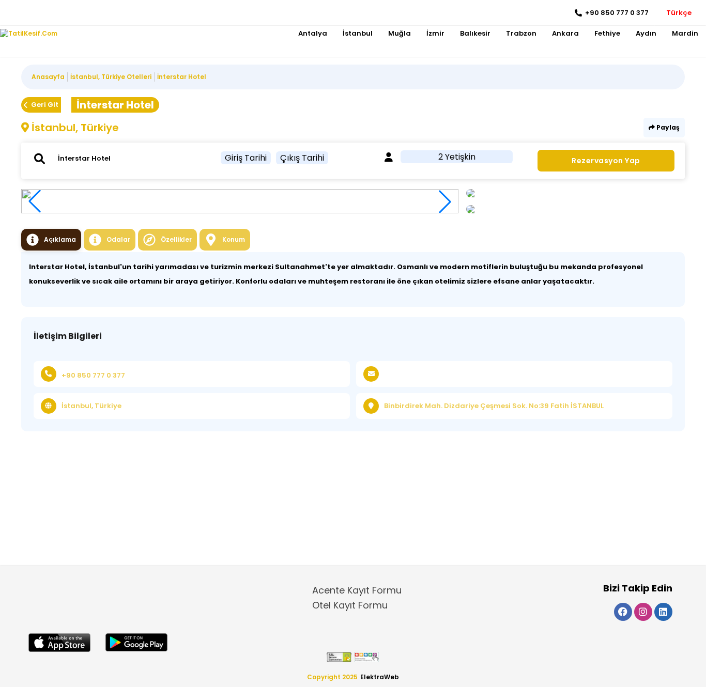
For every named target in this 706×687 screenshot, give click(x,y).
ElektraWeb (379, 677)
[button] (445, 201)
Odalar (118, 239)
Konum (233, 239)
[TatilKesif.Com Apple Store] (59, 642)
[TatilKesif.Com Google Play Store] (136, 642)
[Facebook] (8, 13)
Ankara (565, 33)
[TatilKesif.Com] (28, 33)
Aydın (646, 33)
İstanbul (358, 33)
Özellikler (176, 239)
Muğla (399, 33)
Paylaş (667, 127)
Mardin (685, 33)
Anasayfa (48, 76)
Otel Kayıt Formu (350, 605)
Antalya (312, 33)
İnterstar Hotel (181, 76)
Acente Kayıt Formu (357, 590)
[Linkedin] (39, 13)
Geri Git (44, 105)
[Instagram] (23, 13)
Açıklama (60, 239)
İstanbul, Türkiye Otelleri (110, 76)
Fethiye (607, 33)
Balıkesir (475, 33)
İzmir (435, 33)
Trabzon (521, 33)
